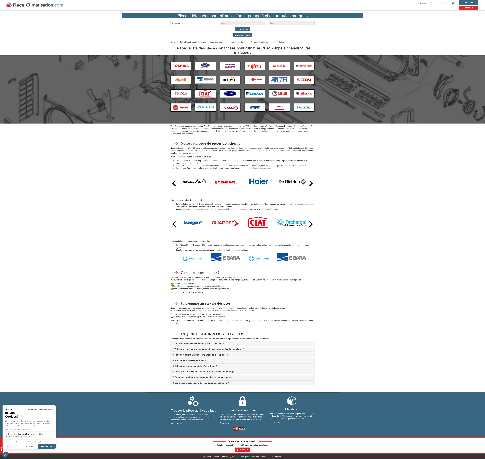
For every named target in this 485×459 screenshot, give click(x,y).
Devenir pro (243, 449)
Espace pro (468, 7)
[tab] (242, 343)
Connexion (468, 2)
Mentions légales (227, 456)
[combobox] (193, 23)
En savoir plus (176, 423)
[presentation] (174, 183)
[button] (198, 343)
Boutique (434, 3)
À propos (423, 3)
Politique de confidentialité (272, 456)
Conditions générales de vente (248, 456)
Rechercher (243, 29)
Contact (445, 3)
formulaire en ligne (217, 316)
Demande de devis (242, 35)
